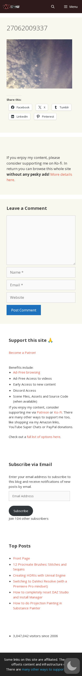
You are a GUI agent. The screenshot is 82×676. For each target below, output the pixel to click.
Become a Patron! (22, 352)
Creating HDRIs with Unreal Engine (39, 575)
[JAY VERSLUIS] (11, 7)
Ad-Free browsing (26, 372)
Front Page (21, 558)
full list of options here (43, 436)
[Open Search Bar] (52, 7)
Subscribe (21, 511)
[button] (72, 666)
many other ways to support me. (46, 669)
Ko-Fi (58, 412)
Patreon (43, 412)
